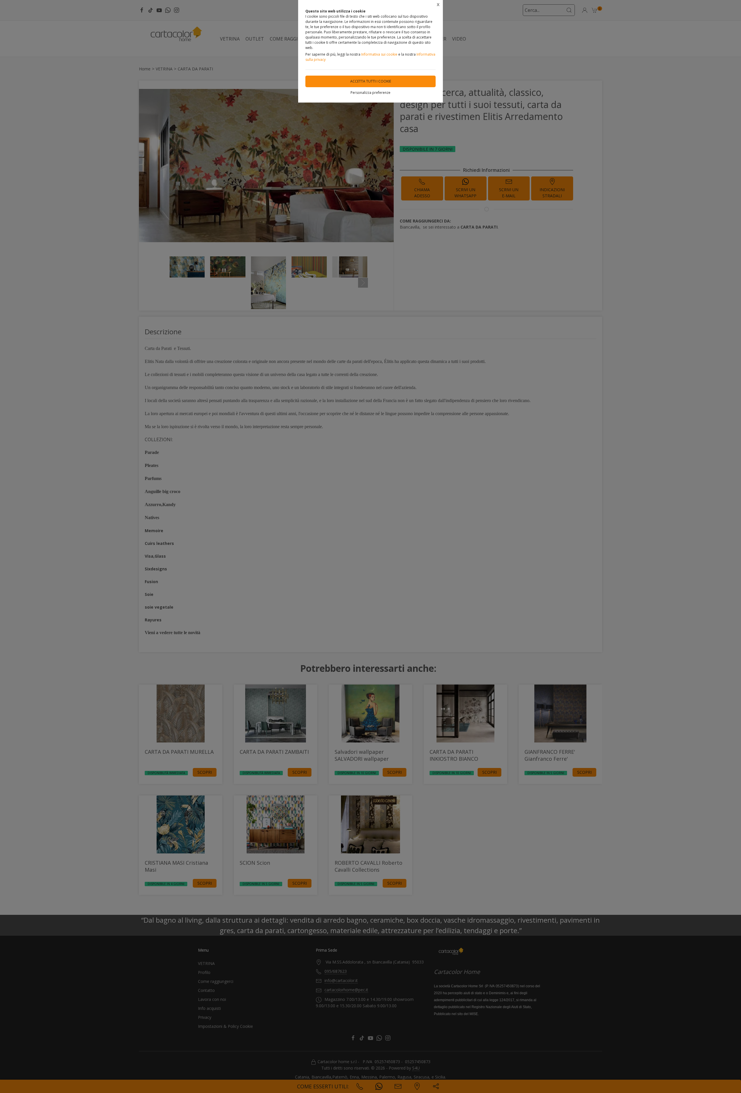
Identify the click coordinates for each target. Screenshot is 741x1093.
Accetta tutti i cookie (370, 81)
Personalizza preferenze (370, 92)
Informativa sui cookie (379, 54)
